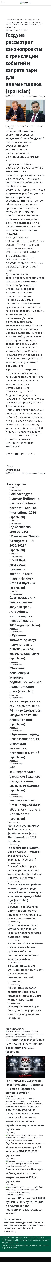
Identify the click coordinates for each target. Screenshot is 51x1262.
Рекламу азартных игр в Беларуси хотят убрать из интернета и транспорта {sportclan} (25, 809)
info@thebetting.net (9, 1240)
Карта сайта (30, 1237)
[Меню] (3, 3)
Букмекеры (13, 469)
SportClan (27, 20)
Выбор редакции (21, 30)
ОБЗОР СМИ (17, 20)
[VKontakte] (0, 1253)
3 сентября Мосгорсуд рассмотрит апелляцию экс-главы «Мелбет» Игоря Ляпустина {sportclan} (22, 574)
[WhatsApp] (1, 1253)
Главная (9, 20)
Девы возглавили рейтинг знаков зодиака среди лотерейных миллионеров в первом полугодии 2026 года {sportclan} (24, 611)
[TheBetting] (25, 3)
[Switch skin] (43, 3)
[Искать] (48, 3)
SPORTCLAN (27, 454)
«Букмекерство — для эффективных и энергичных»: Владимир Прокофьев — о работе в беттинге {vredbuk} (24, 1225)
